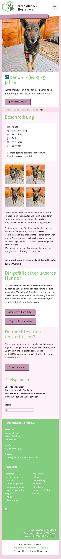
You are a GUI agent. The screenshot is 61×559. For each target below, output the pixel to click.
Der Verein (37, 483)
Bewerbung (12, 500)
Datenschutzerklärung (37, 547)
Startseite (9, 473)
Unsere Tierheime (42, 490)
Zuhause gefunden (16, 486)
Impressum (19, 547)
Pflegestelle (37, 473)
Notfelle (11, 480)
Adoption (9, 493)
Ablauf (10, 496)
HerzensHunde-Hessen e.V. (17, 109)
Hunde (35, 109)
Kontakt (35, 493)
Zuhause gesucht (15, 483)
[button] (54, 7)
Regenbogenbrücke (16, 490)
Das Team (38, 486)
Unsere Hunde (11, 477)
